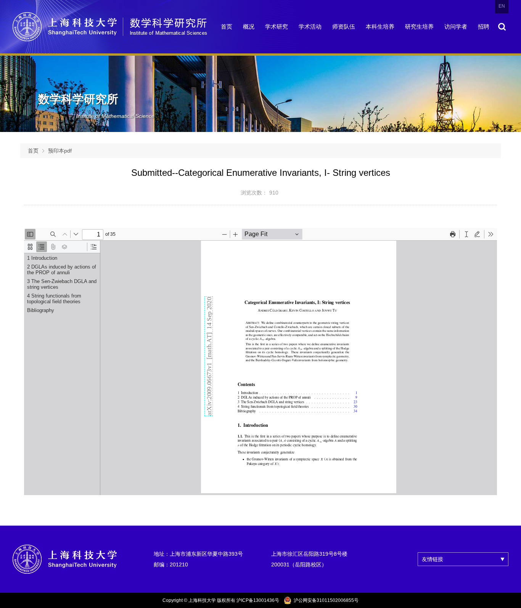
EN (501, 6)
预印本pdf (60, 151)
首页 (33, 151)
